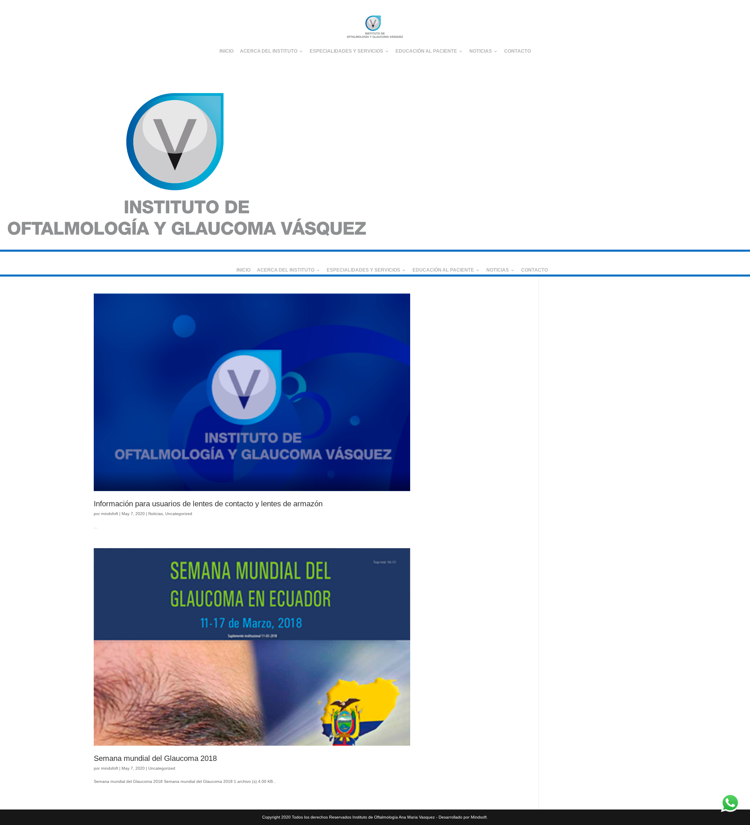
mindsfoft (109, 513)
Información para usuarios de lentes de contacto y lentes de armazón (208, 503)
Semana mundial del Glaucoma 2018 (155, 758)
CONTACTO (517, 51)
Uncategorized (178, 513)
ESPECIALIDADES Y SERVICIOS (346, 51)
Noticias (155, 513)
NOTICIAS (480, 51)
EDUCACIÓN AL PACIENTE (426, 51)
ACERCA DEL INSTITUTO (268, 51)
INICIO (226, 51)
